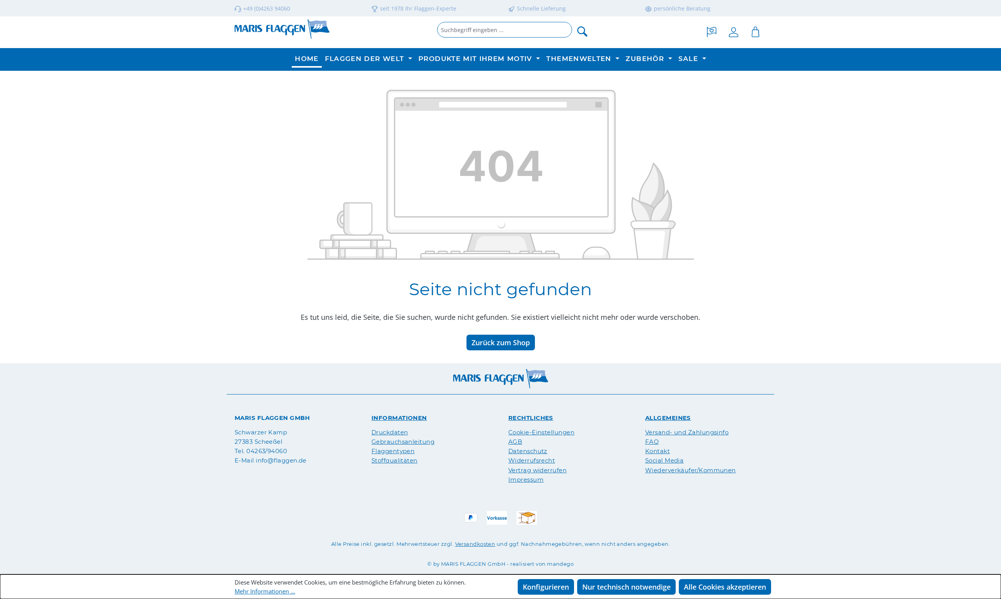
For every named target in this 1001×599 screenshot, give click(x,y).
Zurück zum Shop (501, 342)
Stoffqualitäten (394, 460)
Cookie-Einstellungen (541, 432)
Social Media (664, 460)
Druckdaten (389, 432)
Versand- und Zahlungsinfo (686, 432)
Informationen (399, 417)
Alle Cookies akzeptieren (725, 587)
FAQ (652, 441)
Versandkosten (475, 544)
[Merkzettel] (712, 31)
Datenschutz (527, 451)
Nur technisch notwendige (626, 587)
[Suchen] (583, 31)
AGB (515, 441)
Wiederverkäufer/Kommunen (690, 470)
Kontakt (657, 451)
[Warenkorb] (755, 31)
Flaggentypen (392, 451)
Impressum (526, 479)
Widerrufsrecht (531, 460)
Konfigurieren (546, 587)
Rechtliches (530, 417)
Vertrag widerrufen (537, 470)
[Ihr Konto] (733, 31)
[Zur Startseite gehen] (282, 29)
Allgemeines (668, 417)
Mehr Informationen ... (265, 591)
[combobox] (504, 30)
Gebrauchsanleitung (402, 441)
